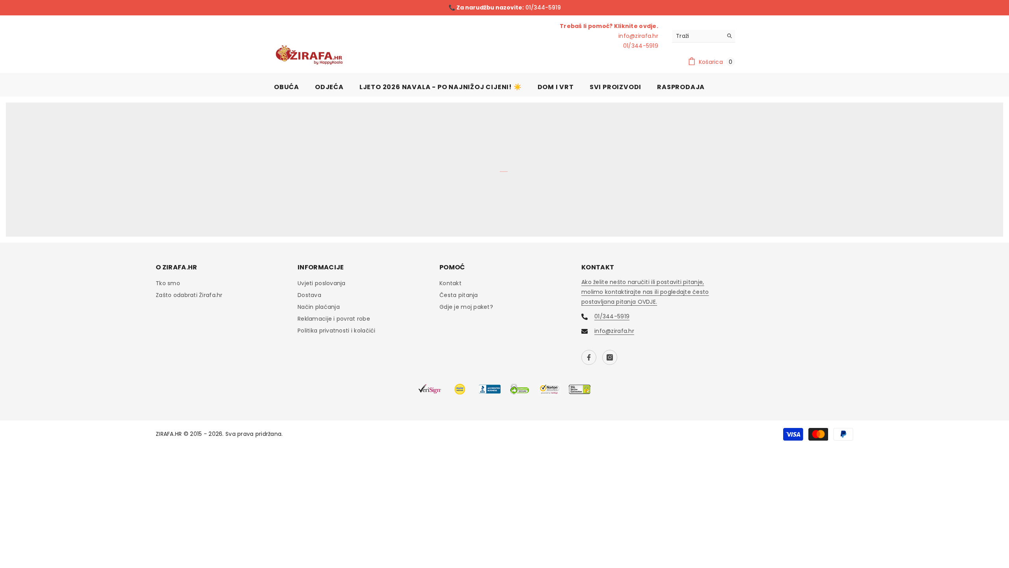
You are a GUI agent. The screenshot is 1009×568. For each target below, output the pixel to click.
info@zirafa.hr (638, 36)
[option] (504, 7)
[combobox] (697, 36)
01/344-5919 (542, 7)
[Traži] (703, 36)
